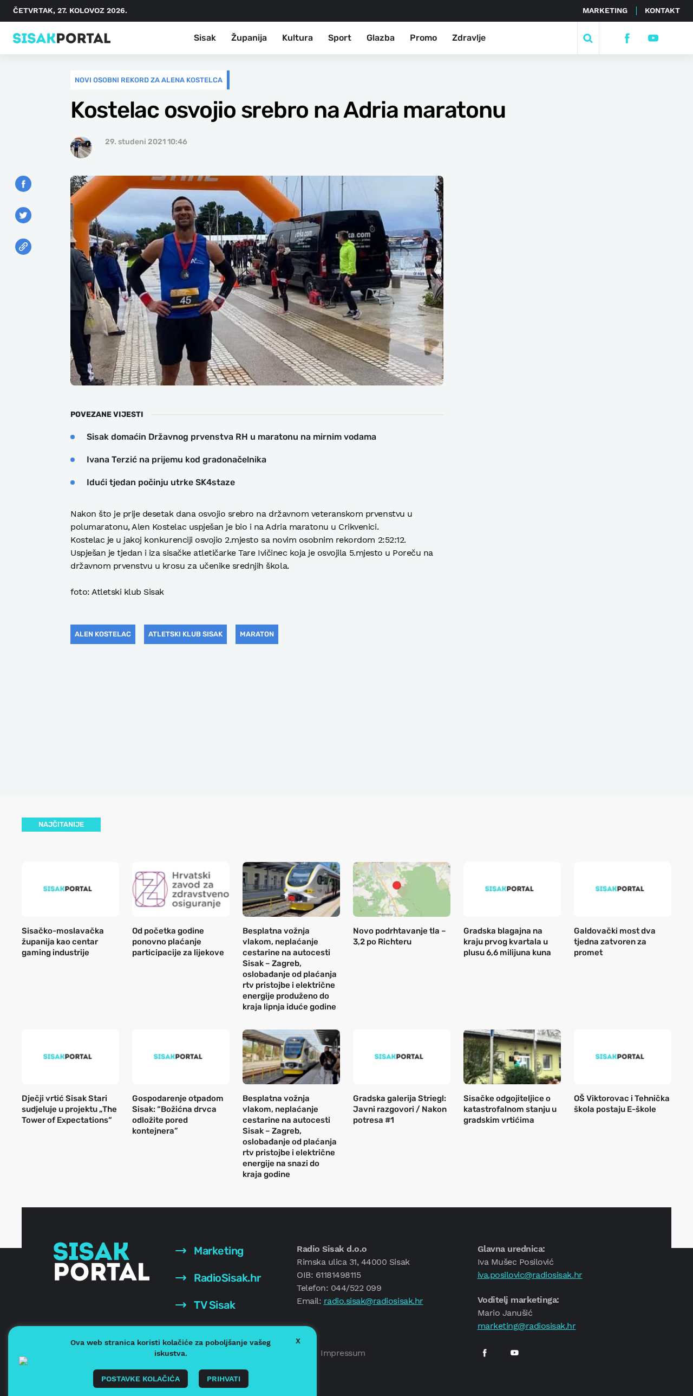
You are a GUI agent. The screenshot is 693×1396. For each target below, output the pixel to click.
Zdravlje (469, 38)
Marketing (605, 10)
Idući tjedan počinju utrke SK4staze (161, 482)
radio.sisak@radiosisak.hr (373, 1301)
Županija (249, 38)
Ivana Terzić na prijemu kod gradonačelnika (176, 459)
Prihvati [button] (223, 1378)
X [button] (298, 1340)
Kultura (297, 38)
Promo (423, 38)
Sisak (205, 38)
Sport (339, 38)
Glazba (381, 38)
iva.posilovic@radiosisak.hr (530, 1275)
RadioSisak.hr (226, 1277)
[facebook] (627, 38)
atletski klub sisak (185, 634)
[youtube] (653, 38)
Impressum (343, 1353)
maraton (257, 634)
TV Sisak (214, 1304)
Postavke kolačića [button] (140, 1378)
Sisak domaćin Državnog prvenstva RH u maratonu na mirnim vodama (231, 437)
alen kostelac (103, 634)
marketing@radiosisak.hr (527, 1326)
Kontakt (662, 10)
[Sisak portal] (61, 38)
